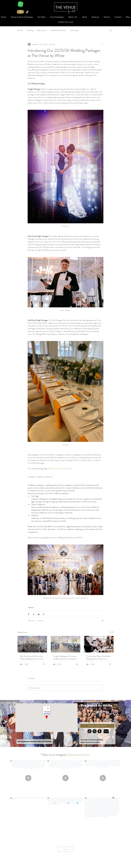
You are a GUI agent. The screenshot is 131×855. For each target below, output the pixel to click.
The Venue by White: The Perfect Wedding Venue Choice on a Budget (98, 657)
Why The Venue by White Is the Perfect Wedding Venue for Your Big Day (32, 657)
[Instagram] (85, 709)
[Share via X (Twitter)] (34, 614)
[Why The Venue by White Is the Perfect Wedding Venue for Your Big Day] (32, 644)
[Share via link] (44, 614)
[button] (111, 30)
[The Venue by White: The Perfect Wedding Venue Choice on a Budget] (98, 644)
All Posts (20, 30)
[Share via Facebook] (29, 614)
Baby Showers (41, 30)
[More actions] (102, 44)
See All (112, 632)
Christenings (74, 30)
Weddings (30, 30)
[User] (20, 12)
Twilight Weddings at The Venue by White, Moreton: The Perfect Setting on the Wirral (64, 657)
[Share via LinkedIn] (39, 614)
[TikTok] (27, 12)
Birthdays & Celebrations (58, 30)
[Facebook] (82, 709)
